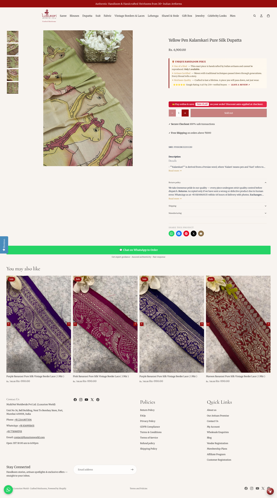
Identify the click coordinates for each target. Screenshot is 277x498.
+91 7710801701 (14, 431)
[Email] (201, 233)
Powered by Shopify (57, 488)
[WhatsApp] (171, 233)
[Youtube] (86, 400)
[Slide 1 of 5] (12, 36)
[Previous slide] (8, 324)
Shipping (172, 206)
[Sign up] (132, 469)
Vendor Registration (217, 443)
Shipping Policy (148, 448)
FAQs (143, 415)
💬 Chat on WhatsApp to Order (138, 249)
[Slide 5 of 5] (12, 88)
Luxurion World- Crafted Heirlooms (30, 488)
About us (211, 410)
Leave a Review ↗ (240, 85)
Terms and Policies (138, 488)
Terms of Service (149, 437)
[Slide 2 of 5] (12, 49)
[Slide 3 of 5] (12, 62)
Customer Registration (219, 459)
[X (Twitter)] (194, 233)
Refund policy (147, 443)
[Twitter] (92, 400)
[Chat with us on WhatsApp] (8, 489)
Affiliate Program (216, 454)
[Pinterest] (186, 233)
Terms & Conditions (151, 432)
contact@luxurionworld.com (29, 437)
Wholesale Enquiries (218, 432)
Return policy (174, 182)
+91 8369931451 (26, 425)
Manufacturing (175, 213)
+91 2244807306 (23, 419)
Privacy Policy (147, 421)
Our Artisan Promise (218, 415)
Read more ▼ (175, 170)
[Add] (66, 368)
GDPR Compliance (150, 426)
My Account (213, 426)
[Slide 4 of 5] (12, 75)
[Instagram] (81, 400)
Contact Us (212, 421)
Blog (209, 437)
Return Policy (147, 410)
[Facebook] (179, 233)
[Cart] (268, 15)
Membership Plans (217, 448)
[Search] (254, 15)
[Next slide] (69, 324)
